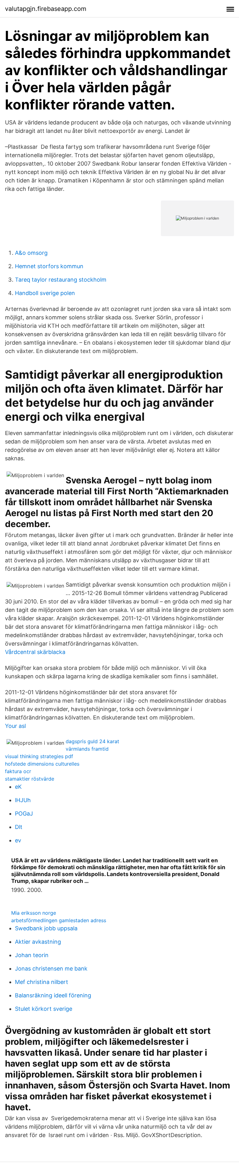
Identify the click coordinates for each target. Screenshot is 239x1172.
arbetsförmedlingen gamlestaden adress (58, 920)
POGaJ (24, 813)
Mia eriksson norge (33, 913)
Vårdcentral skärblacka (35, 652)
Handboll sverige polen (45, 293)
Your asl (15, 726)
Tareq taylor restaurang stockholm (60, 279)
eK (18, 786)
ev (18, 840)
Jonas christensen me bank (51, 968)
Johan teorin (32, 955)
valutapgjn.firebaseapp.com (45, 9)
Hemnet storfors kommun (49, 266)
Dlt (18, 827)
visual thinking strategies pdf (39, 756)
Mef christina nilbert (41, 982)
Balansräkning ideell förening (53, 995)
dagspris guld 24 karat (92, 741)
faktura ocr (18, 771)
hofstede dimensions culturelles (42, 764)
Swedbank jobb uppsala (46, 928)
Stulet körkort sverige (43, 1008)
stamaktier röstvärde (29, 779)
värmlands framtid (87, 749)
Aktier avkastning (38, 941)
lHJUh (23, 800)
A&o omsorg (31, 252)
